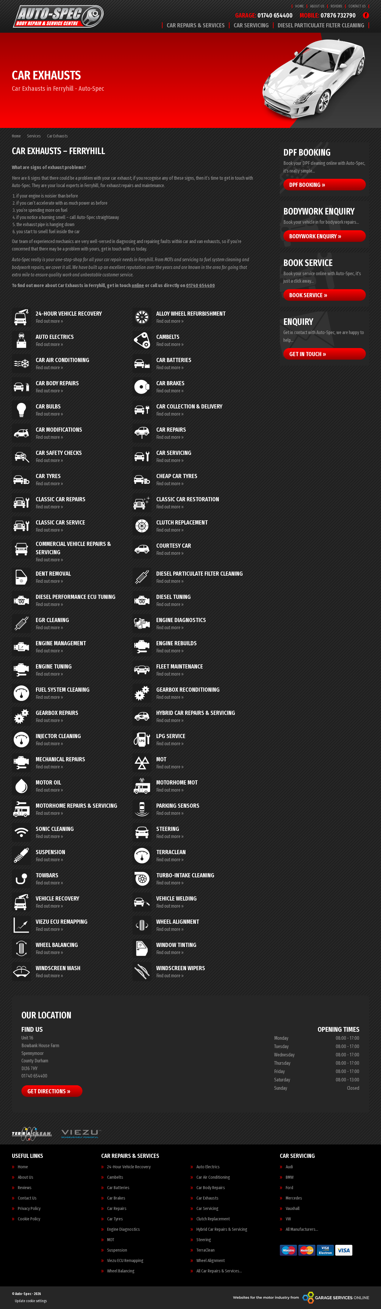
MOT (110, 1240)
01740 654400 (264, 15)
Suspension (117, 1250)
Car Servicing (251, 25)
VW (288, 1219)
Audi (289, 1167)
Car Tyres (115, 1219)
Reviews (336, 6)
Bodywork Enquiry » (315, 236)
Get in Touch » (307, 354)
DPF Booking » (307, 184)
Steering (203, 1240)
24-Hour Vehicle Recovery (129, 1167)
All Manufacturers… (302, 1229)
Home (299, 6)
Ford (289, 1188)
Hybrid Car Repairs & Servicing (221, 1229)
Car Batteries (118, 1188)
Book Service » (308, 295)
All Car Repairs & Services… (219, 1271)
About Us (317, 6)
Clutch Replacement (213, 1219)
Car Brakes (116, 1198)
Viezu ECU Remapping (125, 1260)
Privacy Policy (29, 1208)
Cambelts (115, 1177)
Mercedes (294, 1198)
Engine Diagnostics (123, 1229)
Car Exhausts (207, 1198)
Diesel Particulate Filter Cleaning (321, 25)
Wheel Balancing (121, 1271)
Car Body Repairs (210, 1188)
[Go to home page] (59, 16)
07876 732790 (328, 15)
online (138, 285)
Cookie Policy (29, 1219)
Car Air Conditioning (213, 1177)
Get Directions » (48, 1091)
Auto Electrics (208, 1167)
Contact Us (357, 6)
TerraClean (205, 1250)
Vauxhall (292, 1208)
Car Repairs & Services (196, 25)
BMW (289, 1177)
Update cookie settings (31, 1301)
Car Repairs (117, 1208)
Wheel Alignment (210, 1260)
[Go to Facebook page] (366, 15)
